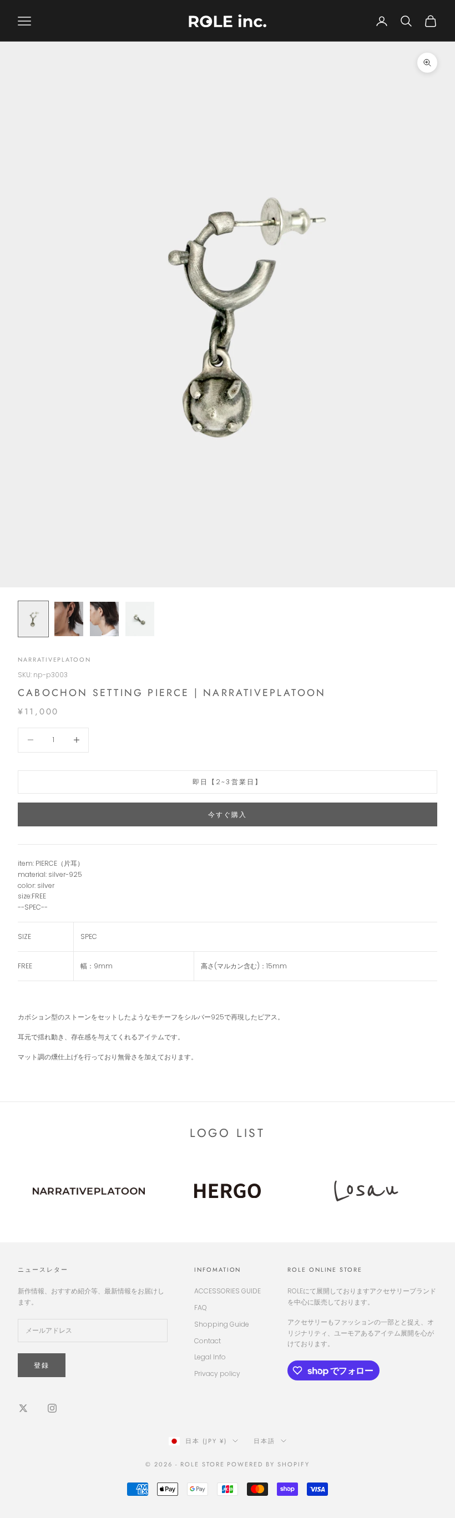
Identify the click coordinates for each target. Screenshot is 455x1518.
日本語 (264, 1440)
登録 (41, 1365)
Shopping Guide (221, 1324)
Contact (207, 1341)
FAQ (200, 1307)
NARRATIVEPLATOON (54, 659)
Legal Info (210, 1357)
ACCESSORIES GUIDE (227, 1291)
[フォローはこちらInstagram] (52, 1408)
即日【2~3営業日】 (228, 781)
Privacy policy (217, 1373)
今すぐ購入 (227, 814)
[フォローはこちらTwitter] (23, 1408)
